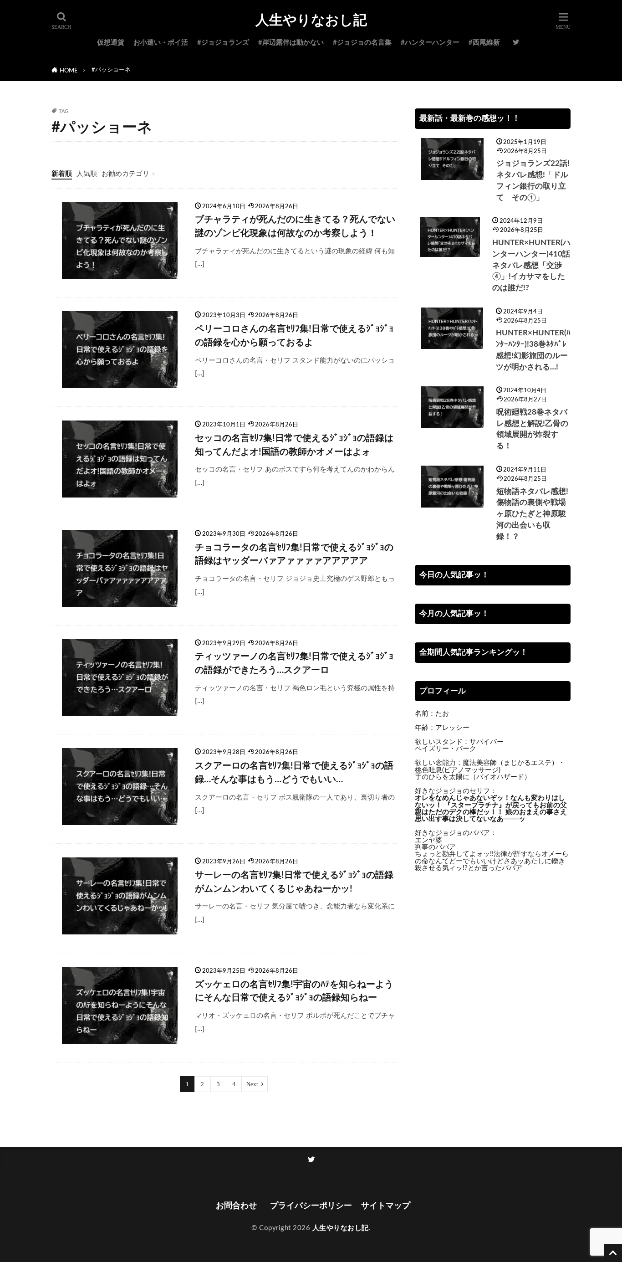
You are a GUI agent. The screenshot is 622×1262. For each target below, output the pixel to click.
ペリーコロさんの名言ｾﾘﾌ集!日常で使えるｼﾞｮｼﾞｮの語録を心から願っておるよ (294, 335)
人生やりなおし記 (311, 20)
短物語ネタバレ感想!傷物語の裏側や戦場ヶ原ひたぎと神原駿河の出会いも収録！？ (532, 514)
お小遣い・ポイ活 (160, 42)
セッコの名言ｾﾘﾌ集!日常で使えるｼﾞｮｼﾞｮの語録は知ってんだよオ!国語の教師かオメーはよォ (294, 445)
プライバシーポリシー (311, 1206)
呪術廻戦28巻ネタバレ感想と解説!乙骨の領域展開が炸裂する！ (532, 429)
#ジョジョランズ (223, 42)
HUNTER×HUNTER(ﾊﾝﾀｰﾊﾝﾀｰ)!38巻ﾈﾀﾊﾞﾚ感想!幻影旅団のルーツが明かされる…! (533, 349)
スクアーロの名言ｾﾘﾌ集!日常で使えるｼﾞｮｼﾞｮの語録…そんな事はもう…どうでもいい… (294, 772)
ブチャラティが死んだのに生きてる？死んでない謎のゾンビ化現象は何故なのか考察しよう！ (295, 226)
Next (252, 1084)
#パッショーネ (111, 70)
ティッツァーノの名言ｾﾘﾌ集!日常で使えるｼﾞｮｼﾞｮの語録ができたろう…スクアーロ (294, 663)
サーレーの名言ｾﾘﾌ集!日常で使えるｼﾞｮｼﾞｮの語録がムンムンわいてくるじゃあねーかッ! (294, 882)
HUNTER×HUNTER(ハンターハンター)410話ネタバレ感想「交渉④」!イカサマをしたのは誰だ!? (531, 265)
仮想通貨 (110, 42)
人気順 (86, 173)
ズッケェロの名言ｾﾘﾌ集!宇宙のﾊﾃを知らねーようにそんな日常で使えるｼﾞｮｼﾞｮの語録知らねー (294, 991)
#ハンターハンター (430, 42)
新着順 (61, 173)
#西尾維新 (484, 42)
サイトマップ (385, 1206)
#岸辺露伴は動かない (291, 42)
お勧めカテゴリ (125, 173)
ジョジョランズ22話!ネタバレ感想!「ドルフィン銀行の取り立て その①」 (533, 180)
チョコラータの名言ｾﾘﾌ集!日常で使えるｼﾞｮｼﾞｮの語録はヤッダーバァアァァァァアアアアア (294, 554)
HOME (69, 70)
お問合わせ (238, 1206)
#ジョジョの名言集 (362, 42)
